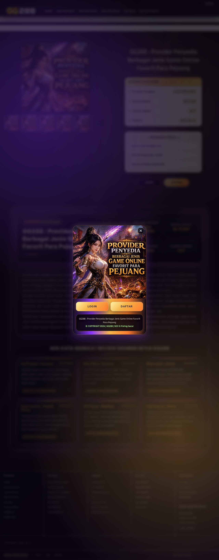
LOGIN (92, 306)
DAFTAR (127, 306)
